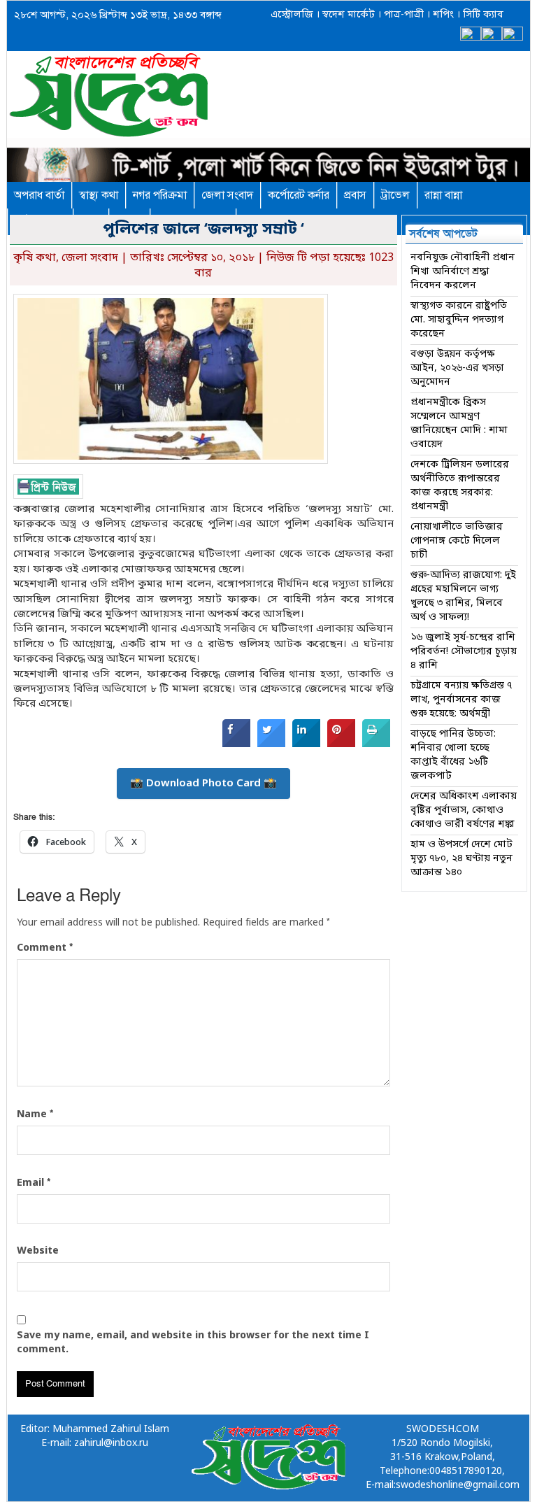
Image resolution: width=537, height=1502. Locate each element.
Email (33, 1183)
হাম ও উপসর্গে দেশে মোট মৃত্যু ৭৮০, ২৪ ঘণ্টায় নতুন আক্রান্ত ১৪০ (461, 858)
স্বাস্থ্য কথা (98, 195)
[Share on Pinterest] (341, 744)
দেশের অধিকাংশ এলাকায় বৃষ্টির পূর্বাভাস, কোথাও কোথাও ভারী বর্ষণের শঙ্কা (463, 810)
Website (38, 1251)
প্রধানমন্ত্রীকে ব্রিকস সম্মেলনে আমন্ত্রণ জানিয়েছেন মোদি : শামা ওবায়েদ (459, 423)
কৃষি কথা (34, 258)
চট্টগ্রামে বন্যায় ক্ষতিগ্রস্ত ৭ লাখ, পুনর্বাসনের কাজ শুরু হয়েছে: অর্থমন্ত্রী (461, 700)
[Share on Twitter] (271, 744)
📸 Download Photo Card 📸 (203, 784)
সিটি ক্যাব (481, 15)
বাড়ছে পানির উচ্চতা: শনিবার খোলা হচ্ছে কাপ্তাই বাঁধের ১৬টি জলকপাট (453, 755)
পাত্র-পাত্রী (402, 15)
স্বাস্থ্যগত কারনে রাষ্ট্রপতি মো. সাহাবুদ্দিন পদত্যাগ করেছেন (458, 320)
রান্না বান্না (443, 195)
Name (35, 1114)
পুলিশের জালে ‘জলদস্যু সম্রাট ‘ (203, 230)
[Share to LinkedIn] (306, 744)
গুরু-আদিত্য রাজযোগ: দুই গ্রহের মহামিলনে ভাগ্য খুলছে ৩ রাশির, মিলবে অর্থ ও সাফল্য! (463, 596)
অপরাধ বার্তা (39, 195)
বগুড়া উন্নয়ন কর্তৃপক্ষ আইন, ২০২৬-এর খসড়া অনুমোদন (457, 368)
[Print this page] (376, 744)
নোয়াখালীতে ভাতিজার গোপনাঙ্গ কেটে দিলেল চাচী (456, 541)
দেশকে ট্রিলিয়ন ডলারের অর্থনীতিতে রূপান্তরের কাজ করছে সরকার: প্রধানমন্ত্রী (459, 485)
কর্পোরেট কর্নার (298, 195)
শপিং (443, 15)
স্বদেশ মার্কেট (347, 15)
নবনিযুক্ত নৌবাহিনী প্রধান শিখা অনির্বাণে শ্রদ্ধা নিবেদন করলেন (462, 271)
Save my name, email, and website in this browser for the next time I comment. (193, 1342)
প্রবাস (355, 195)
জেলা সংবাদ (227, 195)
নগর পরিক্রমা (160, 195)
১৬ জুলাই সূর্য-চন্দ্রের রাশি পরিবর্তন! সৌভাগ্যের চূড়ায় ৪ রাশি (463, 651)
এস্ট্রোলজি (292, 15)
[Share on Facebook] (236, 744)
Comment (45, 948)
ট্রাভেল (395, 195)
